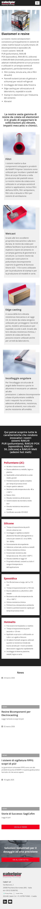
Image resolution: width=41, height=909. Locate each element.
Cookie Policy (19, 893)
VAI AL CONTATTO (20, 860)
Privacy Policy (8, 893)
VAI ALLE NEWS (20, 827)
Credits (34, 896)
